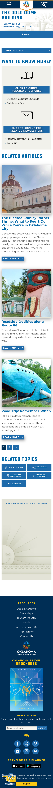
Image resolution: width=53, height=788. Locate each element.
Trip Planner (26, 631)
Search (44, 2)
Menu (8, 2)
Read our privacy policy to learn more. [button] (33, 778)
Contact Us (26, 636)
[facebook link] (17, 743)
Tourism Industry (26, 618)
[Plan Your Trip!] (9, 779)
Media (26, 622)
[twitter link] (26, 743)
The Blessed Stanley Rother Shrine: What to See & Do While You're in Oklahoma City (25, 223)
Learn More (11, 258)
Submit (42, 728)
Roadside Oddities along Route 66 (23, 323)
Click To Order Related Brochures (26, 89)
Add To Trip (14, 50)
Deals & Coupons (26, 608)
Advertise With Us (26, 627)
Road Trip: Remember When (26, 411)
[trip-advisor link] (35, 751)
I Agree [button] (26, 784)
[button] (9, 4)
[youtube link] (17, 751)
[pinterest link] (35, 743)
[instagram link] (26, 751)
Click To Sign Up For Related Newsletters (26, 129)
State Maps (26, 613)
